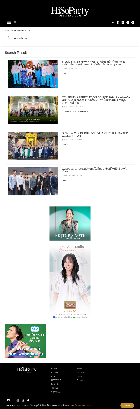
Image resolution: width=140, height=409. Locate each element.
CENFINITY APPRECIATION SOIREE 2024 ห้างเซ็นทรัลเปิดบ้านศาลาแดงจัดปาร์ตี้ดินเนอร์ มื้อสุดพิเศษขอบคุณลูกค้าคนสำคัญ (96, 100)
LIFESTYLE (67, 111)
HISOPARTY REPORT (81, 111)
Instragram (81, 372)
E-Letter (80, 380)
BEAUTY (55, 376)
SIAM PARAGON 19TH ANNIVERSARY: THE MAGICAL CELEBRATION (96, 134)
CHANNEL (55, 392)
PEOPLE (55, 372)
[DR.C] (25, 340)
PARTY (65, 73)
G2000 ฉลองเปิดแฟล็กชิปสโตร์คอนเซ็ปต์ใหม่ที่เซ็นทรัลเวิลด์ (94, 170)
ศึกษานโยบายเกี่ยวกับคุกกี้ (80, 405)
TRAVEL (54, 388)
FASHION (55, 384)
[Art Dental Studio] (70, 282)
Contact (80, 376)
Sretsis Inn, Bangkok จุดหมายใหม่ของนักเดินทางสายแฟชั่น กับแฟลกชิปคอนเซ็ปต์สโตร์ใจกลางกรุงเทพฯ (94, 63)
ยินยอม (127, 405)
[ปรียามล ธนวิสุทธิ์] (70, 223)
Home (79, 369)
